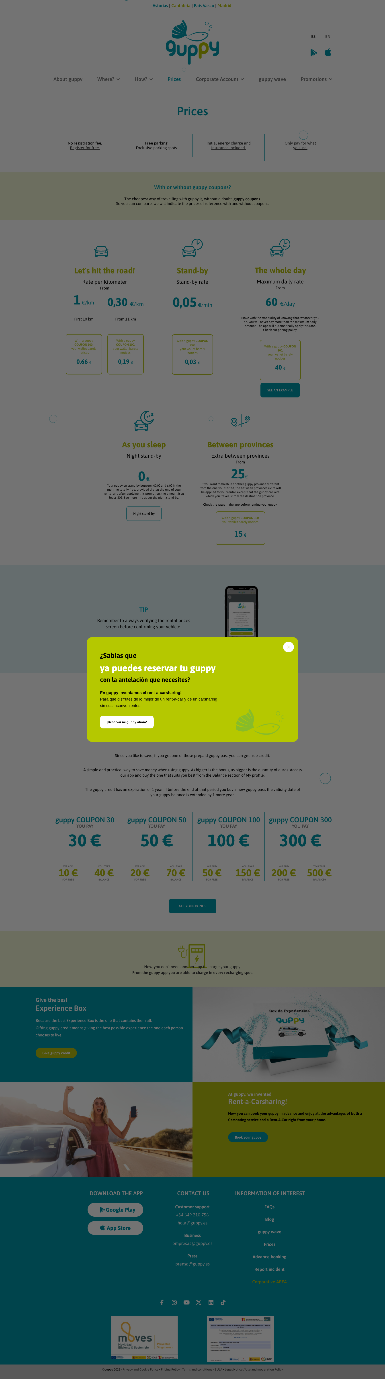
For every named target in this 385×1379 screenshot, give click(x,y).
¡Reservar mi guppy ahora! (127, 722)
